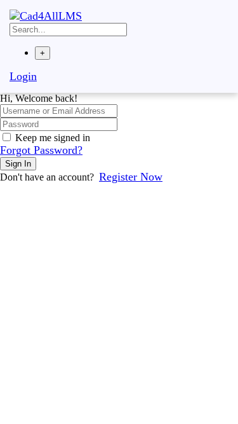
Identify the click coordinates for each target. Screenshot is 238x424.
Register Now (130, 176)
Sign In (18, 163)
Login (23, 76)
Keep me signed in (52, 137)
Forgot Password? (41, 150)
